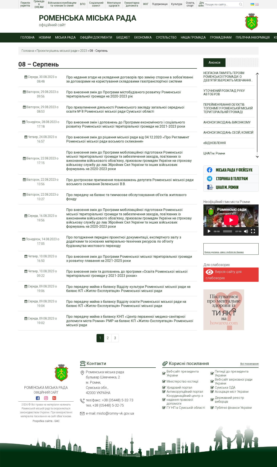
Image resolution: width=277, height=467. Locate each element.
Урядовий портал (179, 387)
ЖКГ (146, 4)
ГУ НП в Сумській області (186, 408)
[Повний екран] (253, 231)
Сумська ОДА (225, 387)
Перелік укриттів (25, 4)
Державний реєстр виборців (229, 400)
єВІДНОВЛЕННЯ (214, 143)
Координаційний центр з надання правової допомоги (185, 399)
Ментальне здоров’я (114, 4)
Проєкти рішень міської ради (57, 50)
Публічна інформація (253, 37)
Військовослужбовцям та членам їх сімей (62, 4)
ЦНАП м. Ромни (214, 153)
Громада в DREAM (39, 4)
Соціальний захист (96, 4)
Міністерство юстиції (182, 381)
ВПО (83, 4)
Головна (28, 37)
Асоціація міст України (231, 392)
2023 (83, 50)
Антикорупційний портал (185, 392)
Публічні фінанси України (233, 408)
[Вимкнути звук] (246, 231)
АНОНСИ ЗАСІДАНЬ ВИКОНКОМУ (227, 122)
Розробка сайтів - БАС (46, 421)
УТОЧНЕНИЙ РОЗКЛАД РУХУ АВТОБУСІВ (224, 92)
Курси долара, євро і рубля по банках (224, 252)
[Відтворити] (209, 231)
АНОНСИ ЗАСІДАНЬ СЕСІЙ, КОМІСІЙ (228, 132)
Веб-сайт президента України (183, 373)
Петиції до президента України (231, 373)
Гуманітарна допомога (132, 4)
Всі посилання (249, 363)
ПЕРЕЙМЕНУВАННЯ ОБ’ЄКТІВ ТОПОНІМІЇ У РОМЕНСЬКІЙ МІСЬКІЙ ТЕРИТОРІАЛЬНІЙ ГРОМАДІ (228, 108)
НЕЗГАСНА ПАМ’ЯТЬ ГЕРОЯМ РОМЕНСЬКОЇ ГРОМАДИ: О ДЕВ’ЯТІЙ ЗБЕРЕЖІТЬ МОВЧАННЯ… (228, 76)
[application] (231, 219)
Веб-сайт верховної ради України (233, 381)
